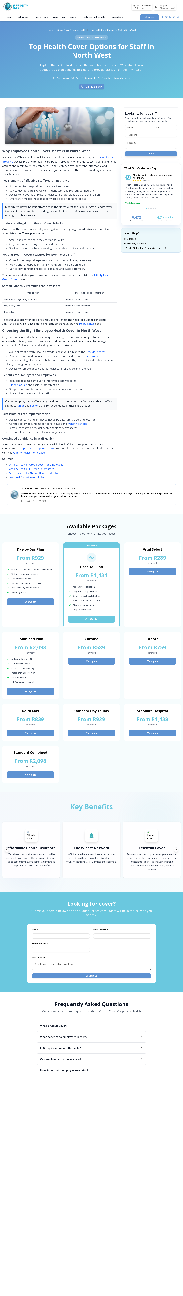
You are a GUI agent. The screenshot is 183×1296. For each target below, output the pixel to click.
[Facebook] (162, 17)
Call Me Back (150, 17)
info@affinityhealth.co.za (135, 243)
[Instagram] (174, 17)
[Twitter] (166, 17)
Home (8, 17)
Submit (151, 153)
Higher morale (18, 385)
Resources (41, 17)
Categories (116, 17)
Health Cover (23, 17)
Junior (20, 405)
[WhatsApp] (178, 17)
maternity (91, 356)
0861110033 (130, 239)
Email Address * (100, 929)
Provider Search (95, 352)
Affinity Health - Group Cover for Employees (36, 464)
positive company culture (39, 448)
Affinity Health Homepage (29, 452)
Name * (35, 929)
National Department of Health (28, 477)
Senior (34, 405)
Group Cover (59, 17)
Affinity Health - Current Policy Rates (31, 469)
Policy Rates (86, 323)
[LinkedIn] (170, 17)
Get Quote (30, 601)
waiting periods (77, 423)
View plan (152, 571)
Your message (38, 957)
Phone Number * (40, 943)
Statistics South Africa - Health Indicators (34, 473)
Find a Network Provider (94, 17)
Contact (74, 17)
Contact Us (91, 975)
